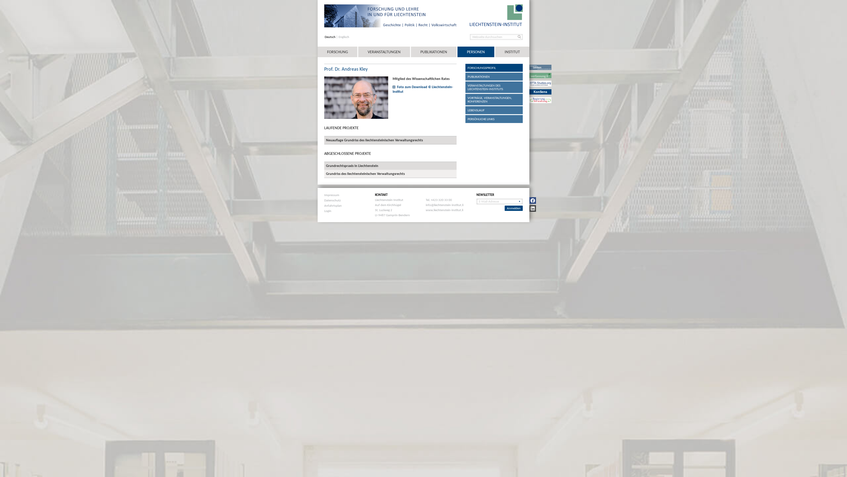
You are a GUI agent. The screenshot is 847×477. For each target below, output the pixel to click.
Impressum (331, 195)
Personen (476, 51)
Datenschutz (332, 200)
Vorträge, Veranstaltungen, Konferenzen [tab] (490, 99)
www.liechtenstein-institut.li (444, 210)
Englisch (344, 37)
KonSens (540, 91)
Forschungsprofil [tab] (482, 68)
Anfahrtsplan (333, 206)
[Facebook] (532, 200)
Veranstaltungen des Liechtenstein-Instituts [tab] (485, 87)
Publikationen (433, 51)
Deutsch (330, 37)
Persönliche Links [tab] (481, 119)
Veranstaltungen (384, 51)
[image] (496, 15)
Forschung (337, 51)
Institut (512, 51)
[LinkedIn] (532, 208)
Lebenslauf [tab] (476, 110)
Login (327, 211)
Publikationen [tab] (479, 77)
